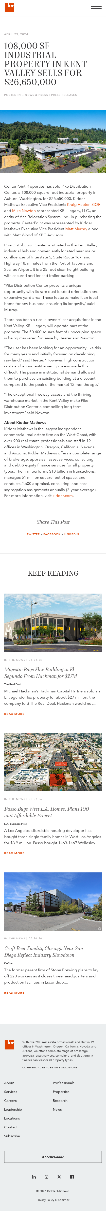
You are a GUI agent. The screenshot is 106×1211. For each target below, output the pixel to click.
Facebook (52, 534)
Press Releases (64, 95)
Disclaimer (62, 1200)
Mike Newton (24, 210)
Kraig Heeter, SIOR (84, 204)
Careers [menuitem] (10, 1101)
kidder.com (63, 495)
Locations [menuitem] (12, 1118)
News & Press (36, 95)
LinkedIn (71, 534)
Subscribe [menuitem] (12, 1136)
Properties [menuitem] (61, 1092)
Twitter (33, 534)
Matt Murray (76, 228)
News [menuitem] (57, 1109)
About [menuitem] (9, 1083)
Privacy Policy (45, 1200)
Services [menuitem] (10, 1092)
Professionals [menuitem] (63, 1083)
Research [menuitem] (60, 1101)
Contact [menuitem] (11, 1127)
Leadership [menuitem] (13, 1109)
